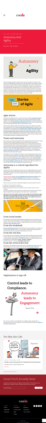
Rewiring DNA (6, 409)
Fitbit (39, 87)
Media (15, 411)
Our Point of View (17, 409)
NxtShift (5, 407)
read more (6, 366)
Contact (15, 414)
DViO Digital (27, 422)
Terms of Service (26, 411)
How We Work (16, 407)
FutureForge (6, 411)
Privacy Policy (26, 409)
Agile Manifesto (8, 176)
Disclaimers (25, 407)
